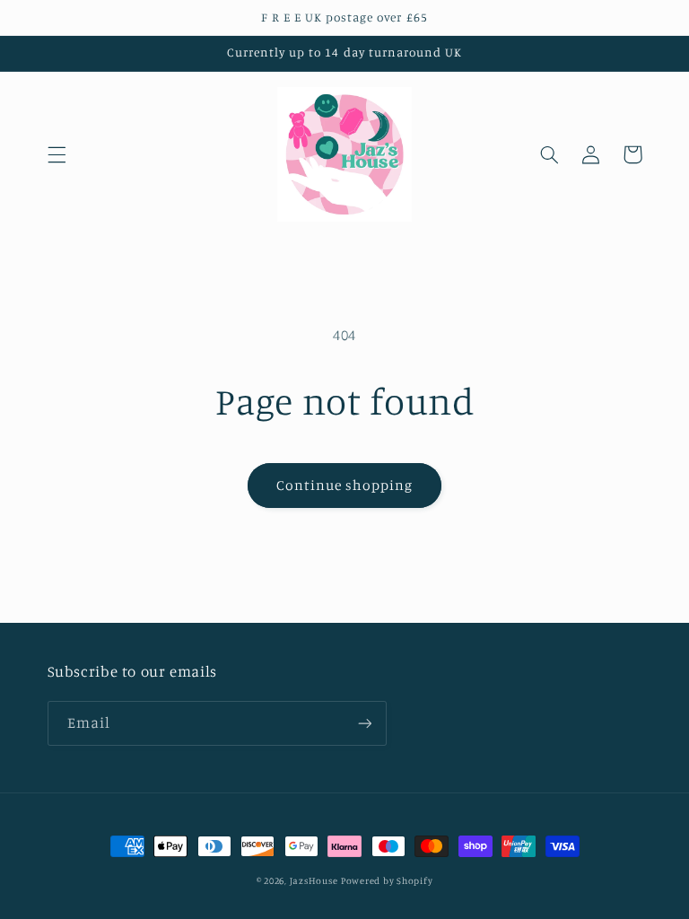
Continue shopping (345, 485)
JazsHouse (314, 880)
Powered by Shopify (386, 880)
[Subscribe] (364, 723)
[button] (56, 154)
